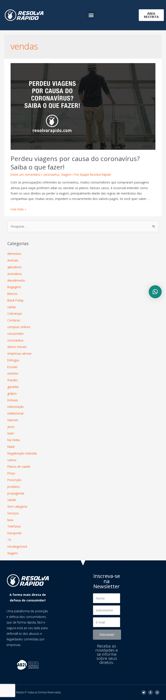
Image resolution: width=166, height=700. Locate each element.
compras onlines (18, 327)
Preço (11, 473)
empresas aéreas (19, 353)
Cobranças (14, 313)
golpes (12, 393)
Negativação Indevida (22, 453)
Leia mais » (18, 209)
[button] (91, 15)
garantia (13, 387)
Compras (13, 320)
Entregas (13, 360)
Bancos (12, 294)
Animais (12, 260)
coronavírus (51, 174)
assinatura (14, 274)
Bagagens (14, 287)
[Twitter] (143, 692)
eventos (12, 373)
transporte (14, 533)
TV (9, 540)
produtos (13, 487)
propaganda (15, 493)
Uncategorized (17, 546)
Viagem (66, 174)
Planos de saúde (18, 466)
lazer (10, 433)
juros (10, 427)
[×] (155, 291)
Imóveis (12, 400)
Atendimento (16, 280)
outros (11, 460)
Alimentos (14, 254)
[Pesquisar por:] (83, 226)
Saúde (11, 500)
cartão (11, 307)
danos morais (17, 347)
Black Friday (15, 300)
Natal (10, 447)
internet (12, 420)
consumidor (15, 334)
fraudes (12, 380)
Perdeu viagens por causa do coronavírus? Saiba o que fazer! (75, 162)
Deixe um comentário (25, 174)
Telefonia (14, 526)
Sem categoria (17, 506)
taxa (10, 520)
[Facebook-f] (150, 692)
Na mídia (13, 440)
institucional (15, 413)
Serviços (13, 513)
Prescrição (14, 480)
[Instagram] (157, 692)
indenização (15, 407)
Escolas (12, 367)
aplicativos (14, 267)
